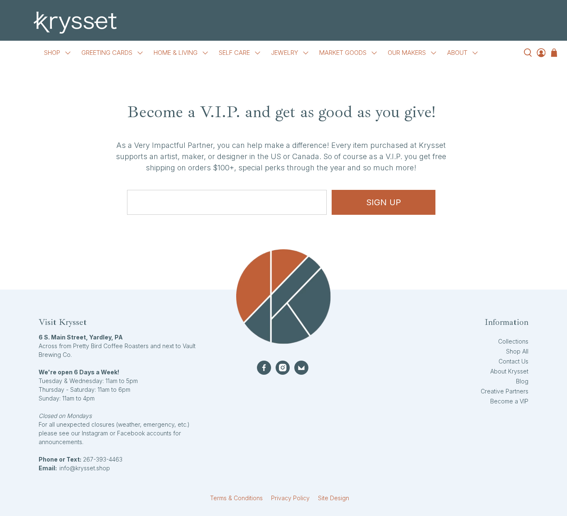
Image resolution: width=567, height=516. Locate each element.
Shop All (517, 351)
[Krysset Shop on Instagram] (283, 368)
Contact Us (513, 361)
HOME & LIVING (176, 53)
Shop (52, 53)
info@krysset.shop (84, 468)
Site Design (333, 497)
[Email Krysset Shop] (301, 368)
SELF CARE (234, 53)
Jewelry (284, 53)
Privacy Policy (290, 497)
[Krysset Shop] (283, 23)
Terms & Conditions (236, 497)
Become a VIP (509, 401)
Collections (513, 341)
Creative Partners (504, 391)
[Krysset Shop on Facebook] (264, 368)
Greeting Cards (106, 53)
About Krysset (509, 371)
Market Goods (343, 53)
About (457, 53)
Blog (522, 381)
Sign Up (383, 202)
